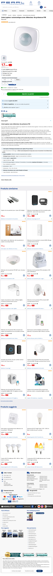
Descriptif (4, 121)
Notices (4, 524)
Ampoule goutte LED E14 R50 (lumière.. (9, 467)
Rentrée (38, 10)
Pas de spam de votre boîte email (34, 496)
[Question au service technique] (7, 111)
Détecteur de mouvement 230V (7, 278)
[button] (9, 89)
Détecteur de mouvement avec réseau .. (9, 338)
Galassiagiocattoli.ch (32, 535)
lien (36, 563)
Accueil (9, 15)
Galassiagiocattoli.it (32, 539)
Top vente (14, 10)
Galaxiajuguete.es (32, 537)
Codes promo (5, 522)
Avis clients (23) (6, 180)
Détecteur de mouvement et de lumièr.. (35, 368)
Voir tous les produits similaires (7, 401)
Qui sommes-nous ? (7, 513)
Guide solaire (5, 526)
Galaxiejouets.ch (32, 531)
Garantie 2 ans (31, 494)
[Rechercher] (41, 7)
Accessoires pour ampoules (29, 15)
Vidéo (45, 10)
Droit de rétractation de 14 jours (34, 492)
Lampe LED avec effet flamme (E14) (34, 467)
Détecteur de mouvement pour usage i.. (35, 278)
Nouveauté (21, 10)
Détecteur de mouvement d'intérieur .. (35, 248)
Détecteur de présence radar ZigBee (9, 308)
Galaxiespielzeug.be (32, 544)
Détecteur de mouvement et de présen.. (9, 218)
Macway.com (31, 548)
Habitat (14, 15)
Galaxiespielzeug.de (32, 530)
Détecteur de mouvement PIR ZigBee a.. (9, 398)
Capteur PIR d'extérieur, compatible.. (35, 398)
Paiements (6, 492)
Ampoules (19, 15)
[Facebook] (2, 111)
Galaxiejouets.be (32, 542)
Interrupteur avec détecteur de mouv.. (9, 248)
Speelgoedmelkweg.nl (33, 541)
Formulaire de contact (8, 479)
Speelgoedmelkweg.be (33, 546)
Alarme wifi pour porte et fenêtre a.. (35, 338)
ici (21, 567)
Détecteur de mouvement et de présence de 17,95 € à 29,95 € (13, 175)
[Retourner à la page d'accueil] (12, 3)
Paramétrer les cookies (29, 571)
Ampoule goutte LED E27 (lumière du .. (35, 437)
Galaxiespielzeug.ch (32, 533)
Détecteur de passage (5, 368)
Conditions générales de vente (9, 516)
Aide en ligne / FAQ (7, 475)
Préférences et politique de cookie (9, 520)
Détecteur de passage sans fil (33, 218)
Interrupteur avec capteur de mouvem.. (9, 437)
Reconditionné (30, 10)
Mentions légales (6, 518)
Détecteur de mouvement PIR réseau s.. (35, 308)
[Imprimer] (4, 111)
